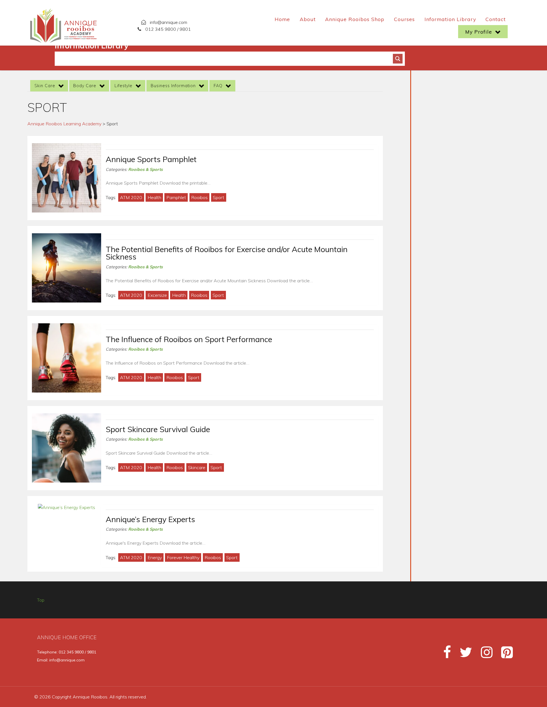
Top (40, 600)
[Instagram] (484, 654)
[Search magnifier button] (398, 59)
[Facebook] (444, 654)
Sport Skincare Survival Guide (158, 429)
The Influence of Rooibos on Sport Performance (189, 339)
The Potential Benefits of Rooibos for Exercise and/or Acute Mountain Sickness (227, 253)
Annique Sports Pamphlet (151, 159)
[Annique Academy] (64, 24)
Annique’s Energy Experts (150, 519)
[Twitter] (463, 654)
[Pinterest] (503, 654)
